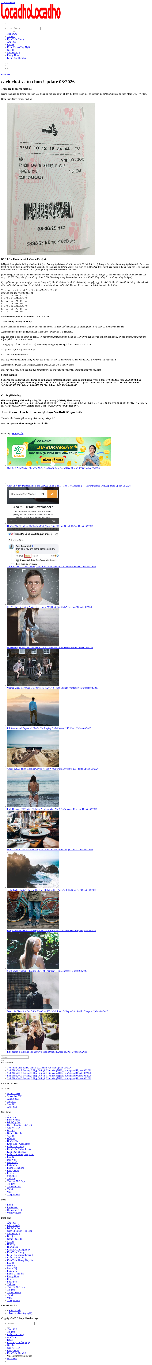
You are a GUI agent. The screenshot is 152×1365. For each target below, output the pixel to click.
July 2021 (11, 1101)
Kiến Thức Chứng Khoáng (20, 1149)
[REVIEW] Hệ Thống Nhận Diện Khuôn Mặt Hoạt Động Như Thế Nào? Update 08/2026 (49, 607)
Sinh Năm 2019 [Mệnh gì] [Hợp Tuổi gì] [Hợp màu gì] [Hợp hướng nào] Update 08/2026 (49, 1075)
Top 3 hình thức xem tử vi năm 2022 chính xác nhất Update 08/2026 (39, 1067)
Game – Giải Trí (14, 1133)
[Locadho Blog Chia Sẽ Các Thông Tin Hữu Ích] (31, 18)
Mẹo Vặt (11, 1160)
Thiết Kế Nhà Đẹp (16, 1181)
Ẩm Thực (11, 42)
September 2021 (14, 1096)
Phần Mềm (12, 1165)
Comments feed (14, 1210)
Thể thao (11, 1178)
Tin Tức (11, 36)
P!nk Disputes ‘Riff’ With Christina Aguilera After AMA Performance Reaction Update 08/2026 (52, 809)
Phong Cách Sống (15, 1168)
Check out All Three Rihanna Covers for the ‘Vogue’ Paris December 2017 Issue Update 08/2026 (53, 768)
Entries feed (12, 1207)
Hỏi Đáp (11, 1138)
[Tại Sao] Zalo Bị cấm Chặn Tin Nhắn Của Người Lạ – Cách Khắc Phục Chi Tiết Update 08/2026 (53, 468)
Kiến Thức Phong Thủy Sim (20, 1154)
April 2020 (12, 1107)
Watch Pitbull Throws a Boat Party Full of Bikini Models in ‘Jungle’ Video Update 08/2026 (50, 849)
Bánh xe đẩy (15, 1310)
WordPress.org (14, 1212)
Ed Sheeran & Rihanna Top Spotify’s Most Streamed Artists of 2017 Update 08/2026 (47, 1051)
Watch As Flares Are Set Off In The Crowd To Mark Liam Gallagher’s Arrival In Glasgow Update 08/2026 (57, 1011)
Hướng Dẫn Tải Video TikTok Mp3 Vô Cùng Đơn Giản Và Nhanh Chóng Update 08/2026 (50, 526)
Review (10, 44)
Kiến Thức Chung (15, 39)
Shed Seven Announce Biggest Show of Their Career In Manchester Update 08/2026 (47, 971)
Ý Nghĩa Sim (13, 1194)
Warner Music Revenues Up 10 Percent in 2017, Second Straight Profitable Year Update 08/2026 (52, 688)
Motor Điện (12, 1162)
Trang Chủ (12, 34)
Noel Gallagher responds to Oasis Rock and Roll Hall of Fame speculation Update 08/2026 (50, 647)
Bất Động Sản (13, 1122)
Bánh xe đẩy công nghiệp (21, 1313)
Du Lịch (11, 1130)
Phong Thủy (13, 55)
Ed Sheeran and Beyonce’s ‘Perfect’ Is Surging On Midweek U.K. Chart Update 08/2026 (49, 728)
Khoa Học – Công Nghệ (18, 47)
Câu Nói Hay (13, 52)
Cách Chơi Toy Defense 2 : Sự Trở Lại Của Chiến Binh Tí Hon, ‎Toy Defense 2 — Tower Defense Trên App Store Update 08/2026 (69, 485)
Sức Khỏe (12, 1176)
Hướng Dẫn (5, 74)
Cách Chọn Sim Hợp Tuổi (19, 1125)
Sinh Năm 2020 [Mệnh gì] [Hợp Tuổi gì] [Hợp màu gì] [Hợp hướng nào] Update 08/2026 (49, 1078)
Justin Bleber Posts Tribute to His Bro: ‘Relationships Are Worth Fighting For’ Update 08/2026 (51, 890)
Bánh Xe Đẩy (13, 1119)
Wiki (9, 1192)
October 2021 (13, 1093)
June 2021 (12, 1104)
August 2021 (13, 1099)
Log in (10, 1204)
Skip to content (8, 2)
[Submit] (2, 1060)
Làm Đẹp (11, 1157)
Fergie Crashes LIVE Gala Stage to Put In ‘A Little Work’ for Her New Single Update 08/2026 (51, 930)
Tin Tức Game (14, 1186)
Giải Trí (10, 50)
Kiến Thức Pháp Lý (16, 58)
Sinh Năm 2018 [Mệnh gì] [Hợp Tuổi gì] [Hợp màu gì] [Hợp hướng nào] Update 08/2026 (49, 1073)
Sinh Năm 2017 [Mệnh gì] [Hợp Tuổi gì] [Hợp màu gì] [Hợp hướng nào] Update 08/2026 (49, 1070)
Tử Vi (10, 1189)
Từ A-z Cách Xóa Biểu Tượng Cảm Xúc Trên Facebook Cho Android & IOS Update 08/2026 (51, 566)
